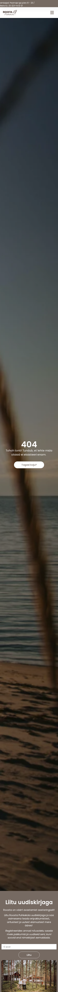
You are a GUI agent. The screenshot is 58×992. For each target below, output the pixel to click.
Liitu (29, 955)
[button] (52, 12)
